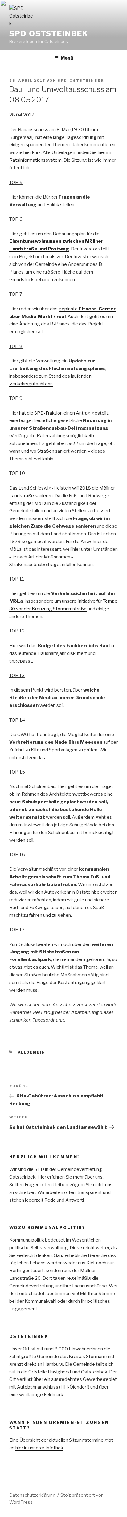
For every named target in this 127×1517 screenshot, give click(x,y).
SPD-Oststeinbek (81, 80)
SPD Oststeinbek (48, 33)
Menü (67, 58)
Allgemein (32, 1052)
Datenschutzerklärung (32, 1495)
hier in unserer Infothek (39, 1448)
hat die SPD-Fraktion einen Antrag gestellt (63, 413)
